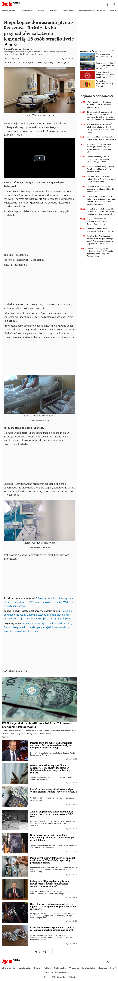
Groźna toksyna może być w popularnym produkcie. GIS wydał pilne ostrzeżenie (100, 189)
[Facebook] (6, 44)
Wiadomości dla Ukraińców (92, 11)
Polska (41, 11)
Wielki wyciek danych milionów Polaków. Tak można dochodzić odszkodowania (99, 104)
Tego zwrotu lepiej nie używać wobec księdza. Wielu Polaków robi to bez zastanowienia (101, 179)
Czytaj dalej (39, 951)
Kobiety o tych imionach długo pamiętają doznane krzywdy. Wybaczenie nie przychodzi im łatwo (99, 148)
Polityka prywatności (63, 972)
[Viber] (15, 44)
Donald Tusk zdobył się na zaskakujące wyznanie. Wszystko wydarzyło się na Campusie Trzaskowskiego (100, 252)
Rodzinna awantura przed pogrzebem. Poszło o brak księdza (100, 230)
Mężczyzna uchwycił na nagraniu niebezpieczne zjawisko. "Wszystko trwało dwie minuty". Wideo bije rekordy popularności (39, 602)
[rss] (107, 4)
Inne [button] (112, 11)
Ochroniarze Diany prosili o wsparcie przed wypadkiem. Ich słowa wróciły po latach (99, 159)
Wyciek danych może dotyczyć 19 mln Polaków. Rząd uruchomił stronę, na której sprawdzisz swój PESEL (100, 128)
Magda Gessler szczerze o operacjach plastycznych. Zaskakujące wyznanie (97, 221)
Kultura (53, 11)
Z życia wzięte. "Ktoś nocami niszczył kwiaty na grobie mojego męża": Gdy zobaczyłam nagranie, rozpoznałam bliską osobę (100, 240)
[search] (114, 4)
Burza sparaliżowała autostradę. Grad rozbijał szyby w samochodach (101, 138)
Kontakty (49, 972)
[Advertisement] (39, 234)
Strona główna (8, 11)
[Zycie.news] (11, 4)
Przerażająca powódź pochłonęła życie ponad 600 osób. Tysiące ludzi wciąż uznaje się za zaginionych (101, 211)
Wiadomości (27, 11)
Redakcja (102, 968)
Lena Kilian (15, 59)
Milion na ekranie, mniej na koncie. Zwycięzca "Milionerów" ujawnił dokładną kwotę (101, 169)
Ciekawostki (68, 11)
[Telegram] (10, 44)
